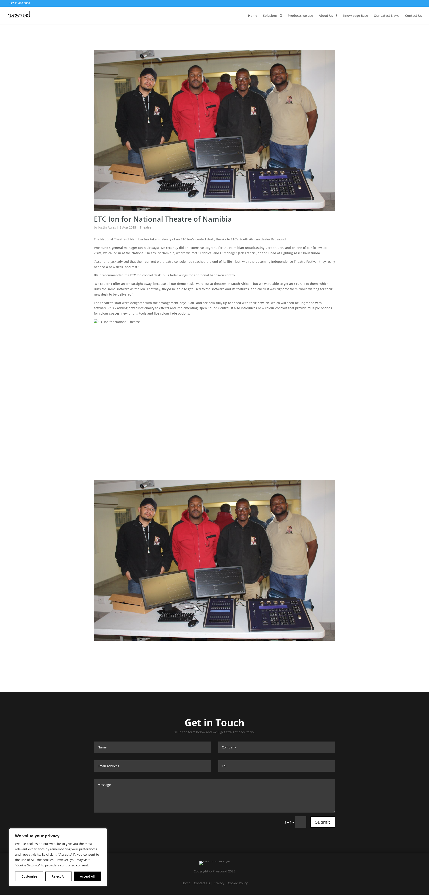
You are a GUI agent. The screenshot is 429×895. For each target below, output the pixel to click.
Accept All (87, 876)
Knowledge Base (355, 16)
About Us (326, 16)
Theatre (145, 227)
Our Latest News (386, 16)
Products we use (300, 16)
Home (252, 16)
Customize (29, 876)
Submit (322, 822)
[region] (58, 857)
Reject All (58, 876)
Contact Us (413, 16)
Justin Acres (107, 227)
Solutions (270, 16)
